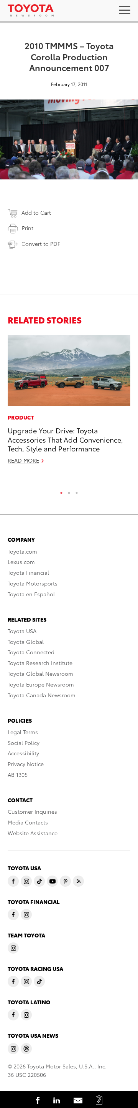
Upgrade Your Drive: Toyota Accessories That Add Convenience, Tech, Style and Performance (65, 439)
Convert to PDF (40, 243)
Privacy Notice (26, 764)
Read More (23, 460)
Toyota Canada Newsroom (42, 695)
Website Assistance (33, 833)
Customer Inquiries (32, 811)
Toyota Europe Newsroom (41, 684)
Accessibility (23, 753)
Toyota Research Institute (40, 663)
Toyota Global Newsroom (40, 673)
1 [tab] (61, 491)
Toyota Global (26, 641)
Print (27, 228)
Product (21, 417)
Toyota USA (22, 631)
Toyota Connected (31, 652)
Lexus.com (21, 562)
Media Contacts (28, 822)
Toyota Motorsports (33, 583)
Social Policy (23, 742)
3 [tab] (77, 491)
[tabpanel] (69, 403)
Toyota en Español (31, 594)
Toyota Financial (28, 572)
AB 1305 (18, 774)
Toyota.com (22, 551)
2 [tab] (69, 491)
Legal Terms (23, 732)
